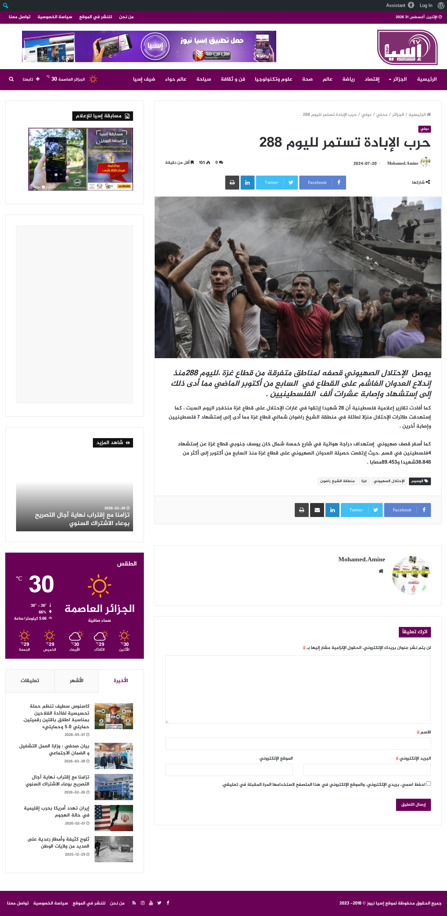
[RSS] (134, 903)
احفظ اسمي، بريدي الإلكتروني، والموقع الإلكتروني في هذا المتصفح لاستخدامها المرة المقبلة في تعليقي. (323, 785)
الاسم (424, 732)
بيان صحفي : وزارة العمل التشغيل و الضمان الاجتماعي (54, 749)
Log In (426, 5)
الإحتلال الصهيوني (389, 481)
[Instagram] (142, 903)
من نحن (126, 17)
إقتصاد (372, 79)
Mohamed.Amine (402, 163)
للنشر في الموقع (95, 17)
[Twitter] (159, 903)
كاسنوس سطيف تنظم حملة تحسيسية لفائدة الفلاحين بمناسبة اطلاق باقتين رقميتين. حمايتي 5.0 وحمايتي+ (56, 716)
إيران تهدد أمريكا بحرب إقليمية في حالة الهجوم (56, 811)
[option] (74, 493)
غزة (364, 481)
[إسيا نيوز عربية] (406, 46)
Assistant (395, 5)
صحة (307, 79)
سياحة (203, 79)
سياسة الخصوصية (54, 17)
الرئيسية (427, 79)
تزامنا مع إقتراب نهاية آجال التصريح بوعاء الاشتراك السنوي (57, 780)
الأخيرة (121, 681)
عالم (327, 79)
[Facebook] (167, 903)
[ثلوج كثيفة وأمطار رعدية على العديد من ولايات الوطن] (114, 849)
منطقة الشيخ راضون (337, 481)
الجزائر (400, 79)
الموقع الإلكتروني (276, 758)
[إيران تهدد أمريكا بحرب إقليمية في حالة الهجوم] (114, 818)
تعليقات (30, 681)
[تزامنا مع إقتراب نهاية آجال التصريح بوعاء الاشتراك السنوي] (114, 787)
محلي (382, 115)
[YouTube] (151, 903)
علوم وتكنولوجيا (273, 79)
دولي (366, 115)
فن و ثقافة (233, 79)
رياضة (348, 79)
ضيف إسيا (144, 79)
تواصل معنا (19, 17)
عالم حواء (175, 79)
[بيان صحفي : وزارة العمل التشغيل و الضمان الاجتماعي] (114, 756)
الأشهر (76, 681)
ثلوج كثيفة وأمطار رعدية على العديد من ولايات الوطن (75, 519)
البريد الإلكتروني (413, 758)
